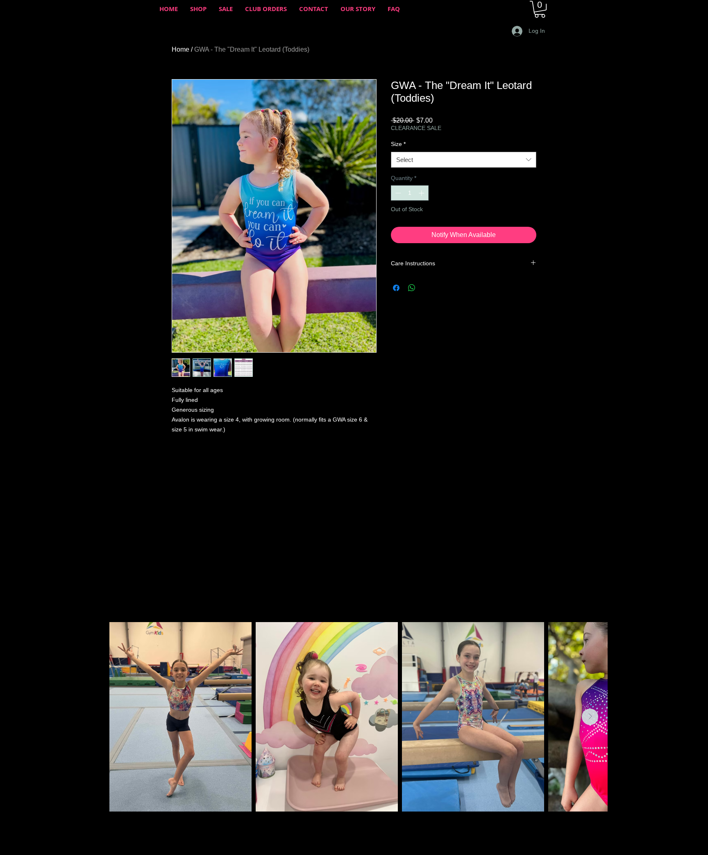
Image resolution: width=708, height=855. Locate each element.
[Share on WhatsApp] (412, 288)
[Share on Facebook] (396, 288)
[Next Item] (590, 717)
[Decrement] (397, 193)
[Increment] (422, 193)
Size (398, 144)
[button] (540, 9)
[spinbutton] (409, 193)
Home (180, 49)
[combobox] (463, 160)
